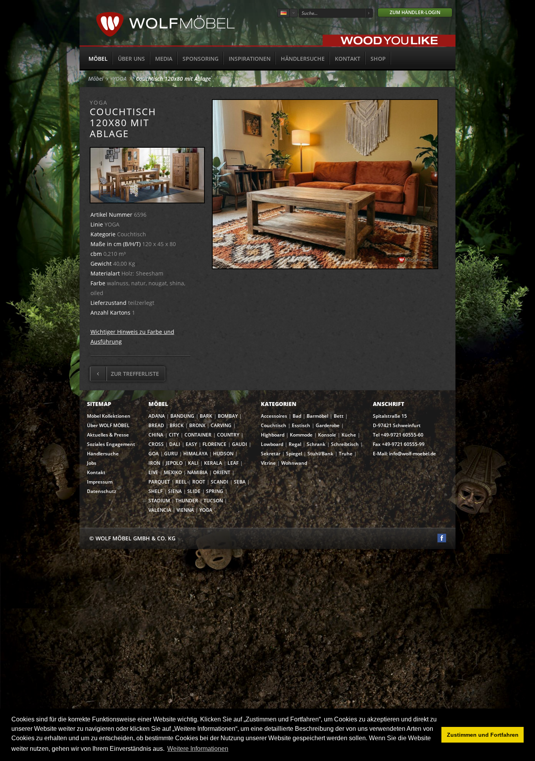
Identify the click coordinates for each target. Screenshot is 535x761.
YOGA (120, 78)
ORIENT (221, 472)
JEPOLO (174, 463)
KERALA (213, 463)
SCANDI (219, 481)
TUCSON (213, 500)
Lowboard (272, 444)
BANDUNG (182, 416)
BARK (206, 416)
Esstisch (301, 425)
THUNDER (186, 500)
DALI (174, 444)
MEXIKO (173, 472)
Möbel (98, 58)
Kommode (301, 434)
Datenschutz (101, 491)
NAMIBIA (197, 472)
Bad (297, 416)
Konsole (327, 434)
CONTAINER (197, 434)
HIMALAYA (195, 453)
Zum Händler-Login (415, 12)
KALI (193, 463)
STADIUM (159, 500)
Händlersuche (303, 58)
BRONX (197, 425)
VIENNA (185, 510)
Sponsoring (201, 58)
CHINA (155, 434)
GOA (153, 453)
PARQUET (159, 481)
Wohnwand (294, 463)
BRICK (177, 425)
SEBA (240, 481)
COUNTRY (228, 434)
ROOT (198, 481)
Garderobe (328, 425)
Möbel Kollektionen (108, 416)
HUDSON (223, 453)
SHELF (155, 491)
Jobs (91, 463)
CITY (174, 434)
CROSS (156, 444)
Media (163, 58)
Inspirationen (250, 58)
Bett (338, 416)
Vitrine (268, 463)
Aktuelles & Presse (108, 434)
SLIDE (194, 491)
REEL (181, 481)
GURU (171, 453)
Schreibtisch (345, 444)
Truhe (345, 453)
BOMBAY (228, 416)
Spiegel (294, 453)
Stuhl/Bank (320, 453)
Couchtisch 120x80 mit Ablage (173, 78)
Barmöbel (317, 416)
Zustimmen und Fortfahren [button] (483, 735)
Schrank (316, 444)
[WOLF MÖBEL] (165, 35)
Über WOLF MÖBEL (108, 425)
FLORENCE (214, 444)
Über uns (131, 58)
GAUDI (239, 444)
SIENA (175, 491)
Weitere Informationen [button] (197, 748)
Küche (349, 434)
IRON (154, 463)
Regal (295, 444)
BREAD (156, 425)
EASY (191, 444)
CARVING (221, 425)
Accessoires (274, 416)
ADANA (156, 416)
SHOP (378, 58)
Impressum (99, 481)
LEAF (233, 463)
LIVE (153, 472)
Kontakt (347, 58)
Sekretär (270, 453)
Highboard (272, 434)
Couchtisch (273, 425)
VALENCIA (159, 510)
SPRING (214, 491)
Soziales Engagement (111, 444)
